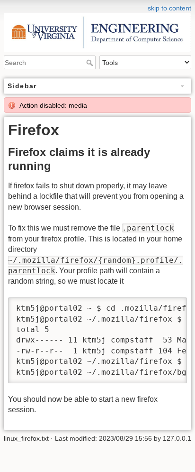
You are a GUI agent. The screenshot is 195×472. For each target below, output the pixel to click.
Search (90, 62)
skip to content (169, 8)
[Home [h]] (97, 6)
